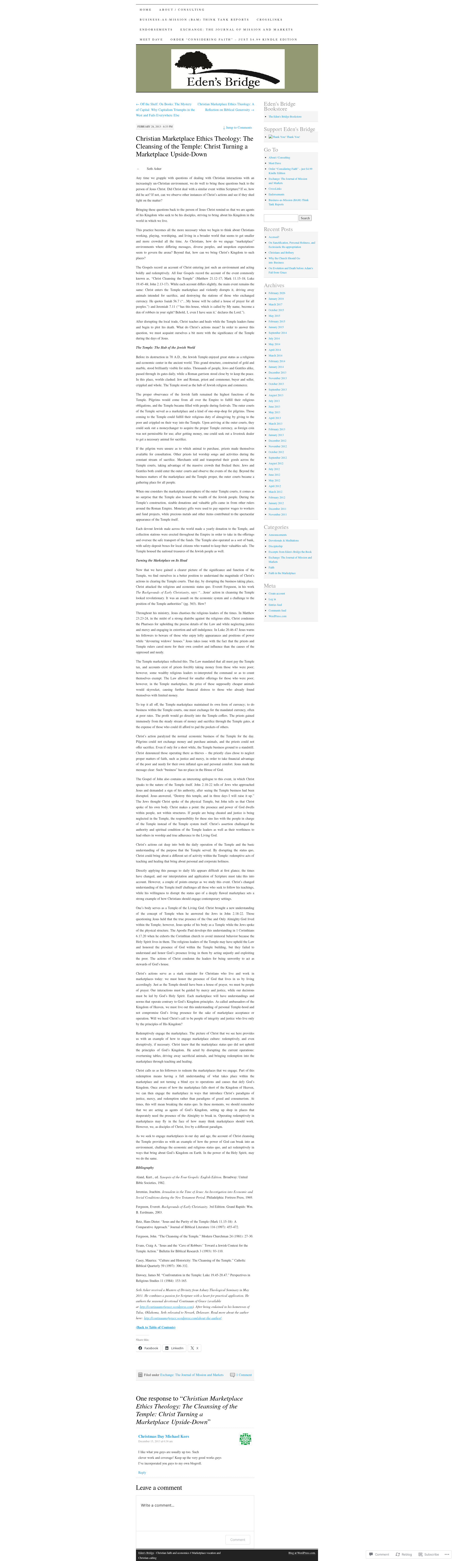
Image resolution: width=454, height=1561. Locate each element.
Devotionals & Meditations (284, 540)
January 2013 (276, 435)
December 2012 (277, 440)
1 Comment (244, 1374)
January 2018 (276, 298)
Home (146, 9)
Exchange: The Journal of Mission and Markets (236, 29)
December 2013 (277, 372)
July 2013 (274, 401)
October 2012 (276, 452)
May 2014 (274, 344)
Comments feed (277, 610)
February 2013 (277, 429)
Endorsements (156, 29)
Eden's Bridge (146, 1553)
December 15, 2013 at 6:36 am (155, 1441)
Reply (142, 1472)
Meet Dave (151, 39)
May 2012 (274, 480)
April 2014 (275, 350)
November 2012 (278, 446)
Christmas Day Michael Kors (163, 1436)
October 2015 (276, 310)
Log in (272, 599)
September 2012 (278, 457)
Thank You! (293, 137)
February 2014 (277, 361)
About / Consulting (182, 9)
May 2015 (274, 315)
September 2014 (278, 332)
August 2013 (276, 395)
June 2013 (274, 406)
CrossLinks (270, 19)
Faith (271, 567)
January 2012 (276, 503)
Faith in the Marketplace (282, 573)
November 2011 (278, 514)
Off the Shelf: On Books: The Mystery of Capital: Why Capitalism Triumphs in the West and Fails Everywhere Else (165, 110)
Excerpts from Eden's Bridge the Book (290, 552)
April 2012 (275, 486)
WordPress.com (277, 616)
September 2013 (278, 389)
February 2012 (277, 497)
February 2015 (277, 321)
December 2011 (277, 508)
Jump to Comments (237, 127)
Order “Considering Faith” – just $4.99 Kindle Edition (233, 39)
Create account (277, 593)
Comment (237, 1540)
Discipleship (276, 546)
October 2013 (276, 384)
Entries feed (275, 605)
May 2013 (274, 412)
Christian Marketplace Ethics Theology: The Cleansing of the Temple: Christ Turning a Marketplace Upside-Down (194, 146)
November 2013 (278, 378)
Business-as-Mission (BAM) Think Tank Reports (194, 19)
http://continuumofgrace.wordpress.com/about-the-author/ (182, 1318)
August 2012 (276, 463)
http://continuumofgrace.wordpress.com (166, 1306)
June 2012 (274, 474)
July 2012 (274, 469)
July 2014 (274, 338)
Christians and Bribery (281, 252)
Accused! (274, 237)
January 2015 (276, 327)
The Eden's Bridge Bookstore (285, 116)
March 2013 (275, 423)
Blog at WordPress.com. (302, 1553)
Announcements (278, 534)
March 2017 (275, 304)
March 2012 (275, 491)
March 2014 (275, 355)
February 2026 (277, 293)
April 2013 (275, 418)
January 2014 (276, 367)
